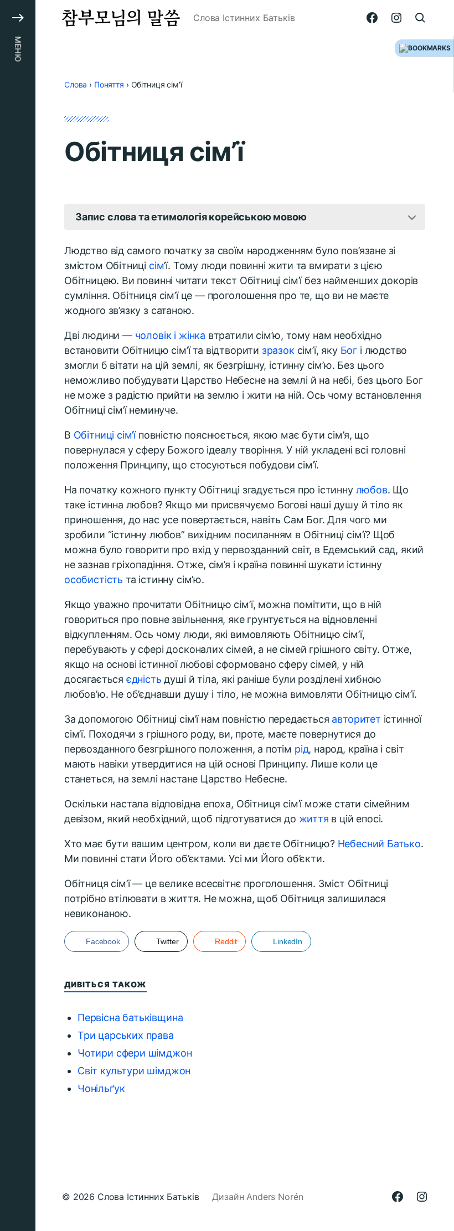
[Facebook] (372, 18)
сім (156, 265)
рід (301, 749)
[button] (17, 615)
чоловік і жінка (170, 335)
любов (372, 490)
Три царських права (126, 1035)
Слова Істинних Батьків (148, 1196)
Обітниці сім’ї (105, 435)
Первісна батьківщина (130, 1017)
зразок (278, 350)
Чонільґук (101, 1088)
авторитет (356, 719)
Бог (349, 350)
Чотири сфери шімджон (135, 1053)
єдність (144, 679)
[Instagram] (396, 18)
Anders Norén (274, 1196)
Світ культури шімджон (134, 1071)
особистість (93, 579)
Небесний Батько (379, 843)
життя (314, 819)
